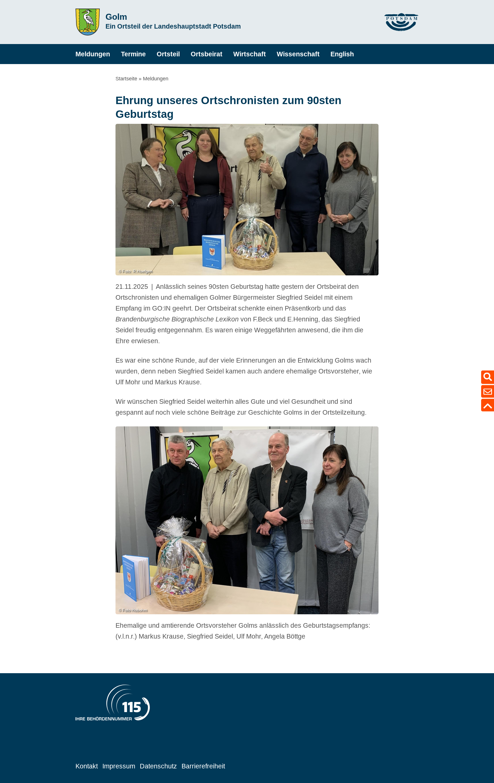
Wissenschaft (298, 54)
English (342, 54)
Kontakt (86, 766)
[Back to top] (487, 405)
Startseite (126, 79)
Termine (133, 54)
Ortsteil (168, 54)
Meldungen (92, 54)
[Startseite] (87, 22)
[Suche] (487, 377)
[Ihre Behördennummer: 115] (112, 704)
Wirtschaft (249, 54)
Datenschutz (158, 766)
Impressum (118, 766)
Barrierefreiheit (203, 766)
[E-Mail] (487, 391)
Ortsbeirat (206, 54)
